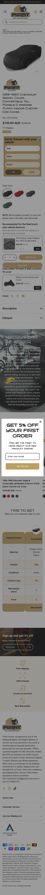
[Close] (41, 422)
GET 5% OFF (22, 466)
